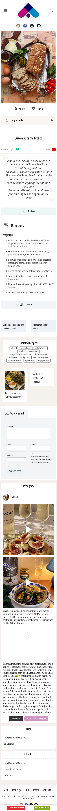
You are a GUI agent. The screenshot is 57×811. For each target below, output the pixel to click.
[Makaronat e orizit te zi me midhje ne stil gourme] (28, 582)
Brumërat (22, 351)
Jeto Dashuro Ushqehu (15, 737)
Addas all (14, 348)
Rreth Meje (16, 790)
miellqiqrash (24, 358)
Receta (36, 790)
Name (9, 444)
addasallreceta (26, 348)
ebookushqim (33, 351)
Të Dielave (9, 744)
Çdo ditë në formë (13, 769)
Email (33, 444)
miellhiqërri (13, 358)
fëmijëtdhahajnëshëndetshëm (21, 354)
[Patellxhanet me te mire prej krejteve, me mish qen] (28, 688)
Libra (27, 790)
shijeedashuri (29, 361)
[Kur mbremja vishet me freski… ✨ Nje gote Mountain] (28, 529)
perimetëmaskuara (14, 361)
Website (10, 456)
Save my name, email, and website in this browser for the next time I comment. (40, 460)
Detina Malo (29, 798)
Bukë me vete (11, 775)
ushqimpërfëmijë (43, 361)
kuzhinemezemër (41, 354)
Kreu (5, 790)
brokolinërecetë (40, 348)
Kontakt (47, 790)
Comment (30, 305)
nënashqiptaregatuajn (40, 358)
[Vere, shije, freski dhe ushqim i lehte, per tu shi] (28, 635)
